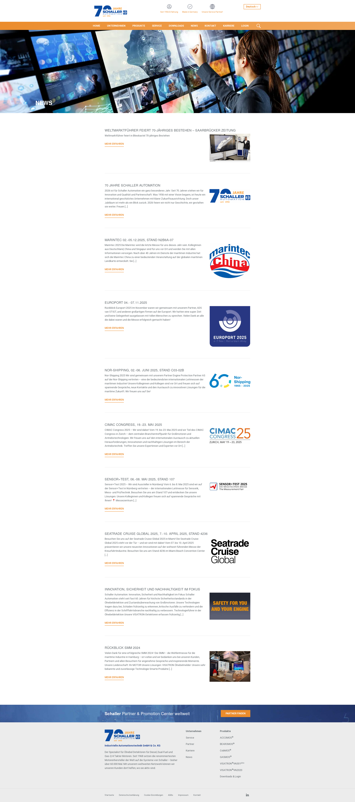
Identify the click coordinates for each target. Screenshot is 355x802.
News (194, 25)
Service (157, 25)
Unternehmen (116, 25)
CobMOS (225, 750)
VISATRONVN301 (232, 763)
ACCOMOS (226, 737)
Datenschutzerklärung (129, 795)
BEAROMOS (227, 744)
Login (245, 25)
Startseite (109, 795)
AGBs (170, 795)
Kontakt (210, 25)
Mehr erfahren (114, 143)
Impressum (183, 795)
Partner (190, 744)
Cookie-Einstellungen (153, 795)
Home (96, 25)
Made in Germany (190, 12)
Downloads (176, 25)
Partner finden (236, 713)
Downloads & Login (230, 776)
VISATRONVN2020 (231, 770)
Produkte (138, 25)
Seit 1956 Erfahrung (169, 12)
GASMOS (226, 757)
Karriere (228, 25)
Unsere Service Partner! (212, 12)
